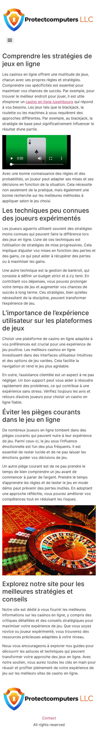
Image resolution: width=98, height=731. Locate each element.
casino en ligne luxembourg (49, 101)
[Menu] (10, 40)
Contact (49, 718)
